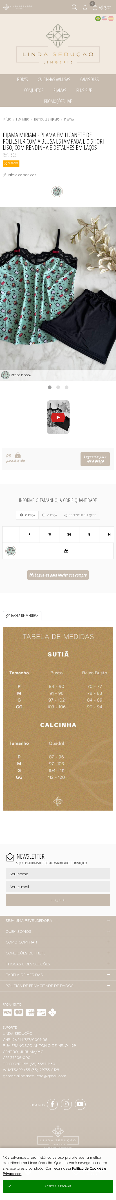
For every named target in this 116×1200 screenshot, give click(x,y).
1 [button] (49, 387)
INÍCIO (7, 119)
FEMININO (22, 119)
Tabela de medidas (25, 615)
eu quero (58, 900)
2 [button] (58, 387)
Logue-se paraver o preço (95, 459)
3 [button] (66, 387)
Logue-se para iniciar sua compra (60, 575)
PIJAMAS (69, 119)
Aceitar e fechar (58, 1186)
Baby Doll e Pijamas (46, 119)
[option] (58, 294)
